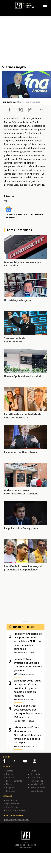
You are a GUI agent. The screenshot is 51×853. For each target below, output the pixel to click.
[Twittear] (20, 111)
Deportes (10, 777)
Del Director (12, 800)
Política (9, 774)
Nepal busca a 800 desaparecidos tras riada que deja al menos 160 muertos (28, 713)
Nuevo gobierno (38, 787)
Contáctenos (12, 807)
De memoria (36, 777)
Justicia (9, 770)
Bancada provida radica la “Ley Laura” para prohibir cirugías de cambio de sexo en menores (27, 690)
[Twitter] (18, 761)
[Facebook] (8, 761)
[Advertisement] (25, 42)
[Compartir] (9, 110)
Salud (33, 770)
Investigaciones (38, 780)
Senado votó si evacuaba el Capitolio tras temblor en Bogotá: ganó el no (28, 666)
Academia (35, 774)
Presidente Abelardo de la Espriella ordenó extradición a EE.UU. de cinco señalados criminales (28, 643)
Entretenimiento (14, 780)
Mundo (9, 784)
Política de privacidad (16, 810)
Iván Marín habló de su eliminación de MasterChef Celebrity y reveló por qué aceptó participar (27, 736)
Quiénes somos (13, 803)
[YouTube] (28, 761)
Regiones (10, 787)
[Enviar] (30, 110)
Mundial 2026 (37, 784)
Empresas (10, 790)
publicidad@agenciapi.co (16, 819)
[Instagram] (38, 761)
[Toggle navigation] (48, 3)
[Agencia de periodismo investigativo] (25, 5)
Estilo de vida (37, 790)
